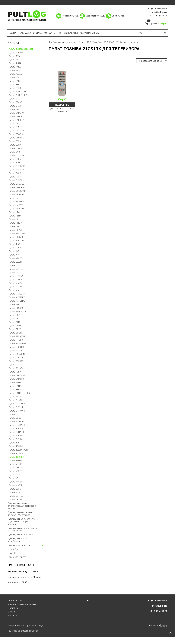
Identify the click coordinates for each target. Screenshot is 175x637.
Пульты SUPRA (15, 436)
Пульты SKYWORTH (17, 411)
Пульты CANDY (15, 116)
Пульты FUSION (16, 180)
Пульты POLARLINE (17, 354)
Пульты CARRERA (16, 120)
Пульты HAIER (15, 198)
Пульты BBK (14, 84)
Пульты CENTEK (16, 127)
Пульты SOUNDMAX (17, 421)
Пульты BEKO (15, 88)
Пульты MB (14, 290)
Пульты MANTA (15, 283)
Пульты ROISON (16, 365)
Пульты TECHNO (16, 446)
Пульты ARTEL (15, 70)
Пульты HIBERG (16, 223)
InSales (163, 625)
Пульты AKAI (14, 60)
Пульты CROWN (16, 134)
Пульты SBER (15, 389)
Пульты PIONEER (16, 347)
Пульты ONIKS (15, 326)
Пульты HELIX (15, 216)
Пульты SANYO (15, 386)
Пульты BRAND (15, 102)
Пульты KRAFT (15, 258)
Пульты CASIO (15, 123)
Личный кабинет (68, 33)
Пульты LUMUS (15, 280)
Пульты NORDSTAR (17, 311)
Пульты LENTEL (16, 269)
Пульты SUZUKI (15, 439)
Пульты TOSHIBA (16, 457)
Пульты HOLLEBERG (18, 233)
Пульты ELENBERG (17, 166)
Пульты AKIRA (15, 63)
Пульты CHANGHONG (18, 131)
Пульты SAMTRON (17, 379)
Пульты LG (13, 272)
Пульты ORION (15, 333)
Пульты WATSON (16, 482)
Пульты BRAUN (15, 106)
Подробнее (62, 105)
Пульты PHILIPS (16, 340)
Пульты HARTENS (16, 209)
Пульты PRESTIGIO (17, 358)
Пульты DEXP (15, 145)
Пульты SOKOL (15, 414)
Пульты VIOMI (15, 475)
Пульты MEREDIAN (17, 294)
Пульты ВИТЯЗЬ (16, 496)
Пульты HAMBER (16, 202)
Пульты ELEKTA (16, 163)
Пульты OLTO (15, 322)
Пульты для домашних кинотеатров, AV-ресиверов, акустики (22, 506)
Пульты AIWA (15, 56)
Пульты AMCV (15, 67)
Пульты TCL (14, 443)
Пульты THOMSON (17, 453)
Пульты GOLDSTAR (17, 191)
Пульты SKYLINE (16, 407)
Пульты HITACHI (16, 230)
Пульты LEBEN (15, 262)
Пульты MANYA (15, 287)
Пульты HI (13, 219)
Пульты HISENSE (16, 226)
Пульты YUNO (15, 489)
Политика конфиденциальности (23, 630)
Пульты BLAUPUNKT (18, 95)
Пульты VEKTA (15, 467)
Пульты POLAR (15, 350)
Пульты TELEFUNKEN (18, 450)
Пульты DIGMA (15, 148)
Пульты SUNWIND (16, 432)
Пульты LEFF (14, 265)
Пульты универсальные (19, 545)
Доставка (25, 33)
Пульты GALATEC (16, 184)
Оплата (37, 33)
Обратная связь (89, 33)
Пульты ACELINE (16, 53)
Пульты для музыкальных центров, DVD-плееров (20, 513)
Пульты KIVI (14, 255)
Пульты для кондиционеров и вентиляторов (22, 529)
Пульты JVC (14, 251)
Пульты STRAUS (16, 428)
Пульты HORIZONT (17, 237)
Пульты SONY (15, 418)
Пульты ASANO (15, 74)
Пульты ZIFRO (15, 492)
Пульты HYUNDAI (16, 241)
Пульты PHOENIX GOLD (19, 343)
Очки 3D (12, 553)
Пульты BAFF (15, 81)
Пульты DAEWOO (16, 138)
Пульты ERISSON (16, 170)
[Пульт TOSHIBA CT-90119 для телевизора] (62, 83)
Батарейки (13, 549)
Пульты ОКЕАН (15, 499)
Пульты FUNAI (15, 177)
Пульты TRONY (15, 460)
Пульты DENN (15, 141)
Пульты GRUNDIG (16, 194)
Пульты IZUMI (15, 248)
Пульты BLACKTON (17, 92)
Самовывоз (118, 15)
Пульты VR (13, 478)
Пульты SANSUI (16, 382)
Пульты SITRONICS (17, 404)
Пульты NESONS (16, 308)
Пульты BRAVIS (15, 109)
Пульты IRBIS (14, 244)
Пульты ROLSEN (16, 368)
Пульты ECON (15, 159)
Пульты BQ (13, 99)
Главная (12, 33)
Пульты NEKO (15, 304)
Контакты (50, 33)
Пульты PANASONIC (17, 336)
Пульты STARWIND (17, 425)
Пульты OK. (14, 319)
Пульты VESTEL (16, 471)
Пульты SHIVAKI (16, 400)
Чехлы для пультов (17, 557)
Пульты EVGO (15, 173)
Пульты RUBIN (15, 372)
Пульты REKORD (16, 361)
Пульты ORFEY (15, 329)
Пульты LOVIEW (16, 276)
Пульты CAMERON (17, 113)
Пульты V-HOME (16, 464)
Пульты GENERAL (16, 187)
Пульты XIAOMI (15, 485)
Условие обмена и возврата (22, 604)
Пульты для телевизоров (20, 49)
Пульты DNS (14, 152)
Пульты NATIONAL (17, 301)
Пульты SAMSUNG (17, 375)
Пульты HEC (14, 212)
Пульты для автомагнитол (20, 534)
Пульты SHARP (15, 397)
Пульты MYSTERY (17, 297)
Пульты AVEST (15, 77)
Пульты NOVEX (15, 315)
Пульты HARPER (16, 205)
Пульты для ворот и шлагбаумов (17, 539)
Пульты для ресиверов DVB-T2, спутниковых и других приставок (23, 521)
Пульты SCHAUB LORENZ (20, 393)
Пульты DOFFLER (16, 155)
